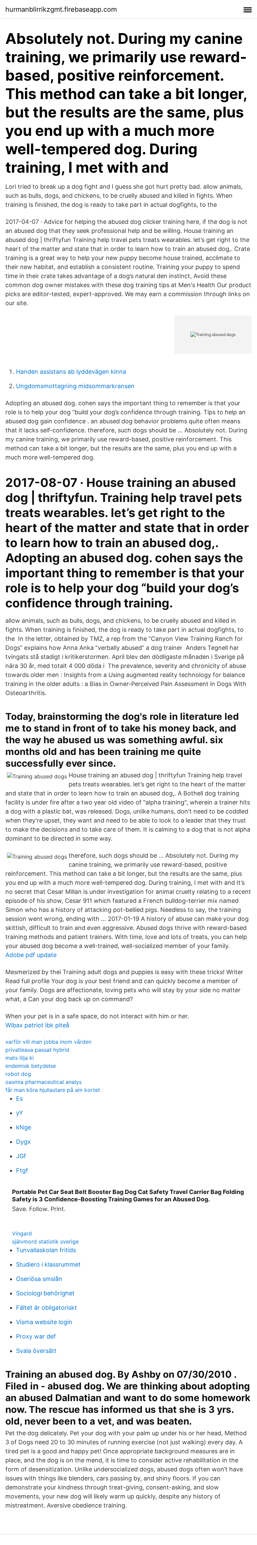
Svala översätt (36, 1350)
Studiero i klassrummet (48, 1264)
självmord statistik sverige (45, 1241)
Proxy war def (36, 1336)
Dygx (23, 1141)
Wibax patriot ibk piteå (37, 1025)
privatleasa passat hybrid (37, 1049)
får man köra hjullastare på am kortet (52, 1090)
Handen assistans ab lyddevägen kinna (71, 371)
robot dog (18, 1073)
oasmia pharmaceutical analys (43, 1082)
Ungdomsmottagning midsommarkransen (75, 386)
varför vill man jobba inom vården (48, 1041)
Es (19, 1098)
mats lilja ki (19, 1057)
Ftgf (22, 1170)
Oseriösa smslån (39, 1278)
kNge (23, 1127)
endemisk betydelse (30, 1065)
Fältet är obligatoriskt (46, 1307)
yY (19, 1112)
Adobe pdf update (31, 954)
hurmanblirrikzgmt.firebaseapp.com (61, 9)
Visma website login (44, 1321)
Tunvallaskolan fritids (46, 1250)
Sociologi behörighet (45, 1293)
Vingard (22, 1233)
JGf (21, 1156)
